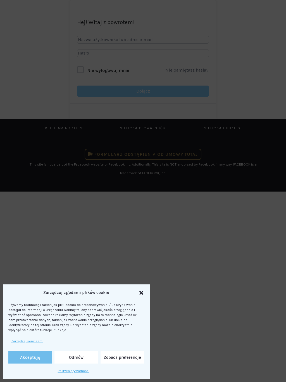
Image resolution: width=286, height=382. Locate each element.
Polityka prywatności (73, 371)
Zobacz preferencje (122, 357)
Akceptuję (30, 357)
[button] (141, 293)
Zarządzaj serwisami (27, 341)
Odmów (76, 357)
